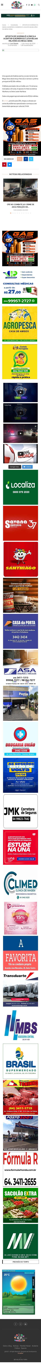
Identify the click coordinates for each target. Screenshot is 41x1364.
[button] (5, 196)
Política (17, 1348)
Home (4, 25)
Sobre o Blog (7, 1346)
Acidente (35, 1346)
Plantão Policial (25, 1346)
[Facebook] (26, 5)
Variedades (14, 25)
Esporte (23, 1348)
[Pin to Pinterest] (4, 164)
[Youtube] (32, 5)
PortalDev (20, 1353)
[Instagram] (29, 5)
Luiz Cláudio (14, 43)
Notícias (16, 1346)
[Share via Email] (9, 164)
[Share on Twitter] (31, 159)
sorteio (6, 101)
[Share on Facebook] (26, 159)
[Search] (39, 5)
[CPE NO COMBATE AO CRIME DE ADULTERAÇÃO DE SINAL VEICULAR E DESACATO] (20, 190)
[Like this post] (20, 159)
